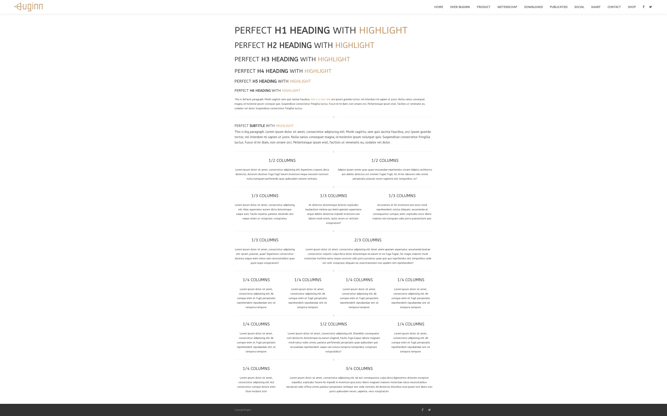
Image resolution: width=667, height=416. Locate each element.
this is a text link (320, 99)
